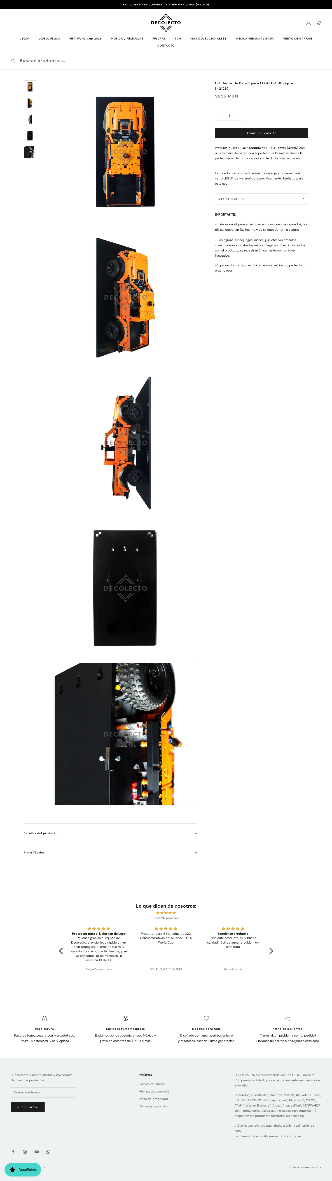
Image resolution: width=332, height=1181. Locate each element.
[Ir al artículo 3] (30, 119)
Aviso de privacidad (153, 1099)
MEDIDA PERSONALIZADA (255, 39)
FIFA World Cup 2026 (85, 39)
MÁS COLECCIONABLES (208, 39)
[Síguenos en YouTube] (36, 1152)
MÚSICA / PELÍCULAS (127, 39)
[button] (62, 951)
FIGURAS (159, 39)
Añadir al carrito (261, 133)
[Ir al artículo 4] (30, 135)
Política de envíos (152, 1084)
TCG (178, 39)
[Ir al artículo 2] (30, 103)
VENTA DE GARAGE (297, 39)
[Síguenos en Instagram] (25, 1152)
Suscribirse (27, 1107)
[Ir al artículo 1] (30, 87)
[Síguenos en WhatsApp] (48, 1152)
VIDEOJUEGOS (49, 39)
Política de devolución (155, 1091)
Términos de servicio (154, 1106)
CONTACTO (166, 45)
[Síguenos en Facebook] (13, 1152)
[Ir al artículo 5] (30, 152)
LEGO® (25, 39)
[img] (166, 913)
